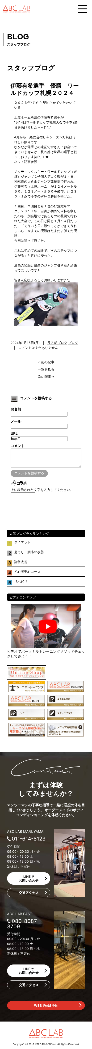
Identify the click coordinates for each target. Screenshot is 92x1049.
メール (16, 421)
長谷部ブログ (57, 343)
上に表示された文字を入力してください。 (42, 490)
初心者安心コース (27, 572)
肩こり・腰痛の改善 (29, 552)
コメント (18, 446)
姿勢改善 (20, 562)
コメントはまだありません (38, 348)
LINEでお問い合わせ (29, 878)
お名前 (16, 409)
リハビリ (20, 581)
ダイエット (22, 542)
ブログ (73, 343)
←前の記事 (46, 362)
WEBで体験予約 (46, 1005)
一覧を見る (46, 369)
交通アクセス (29, 893)
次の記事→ (46, 376)
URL (14, 433)
